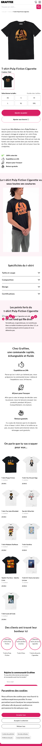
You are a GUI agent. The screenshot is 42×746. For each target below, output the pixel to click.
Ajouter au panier (21, 113)
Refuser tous (21, 726)
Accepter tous (21, 715)
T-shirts (10, 11)
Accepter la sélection (21, 721)
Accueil (4, 11)
